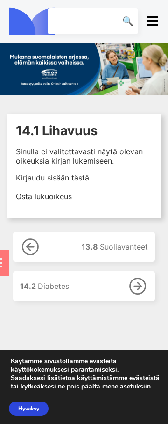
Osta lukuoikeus (44, 196)
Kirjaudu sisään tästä (52, 177)
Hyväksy (28, 408)
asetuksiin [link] (135, 386)
